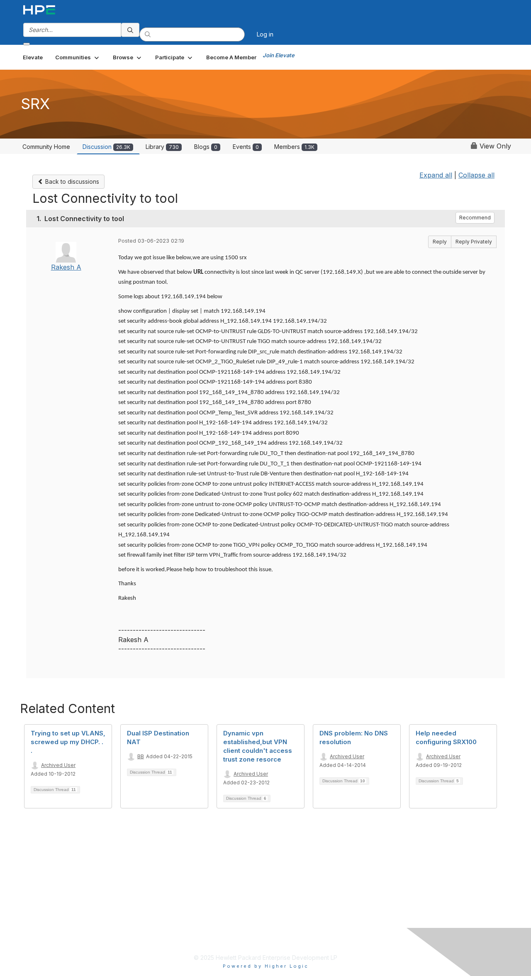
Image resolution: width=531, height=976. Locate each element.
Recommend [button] (475, 217)
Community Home (46, 146)
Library (162, 146)
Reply (440, 242)
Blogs (205, 146)
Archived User (58, 765)
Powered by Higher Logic (266, 966)
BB (140, 756)
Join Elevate (279, 55)
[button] (78, 57)
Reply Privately (473, 242)
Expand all (435, 175)
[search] (130, 30)
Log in (265, 34)
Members (294, 146)
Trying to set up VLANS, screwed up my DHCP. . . (68, 742)
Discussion (106, 146)
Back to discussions (71, 181)
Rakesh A (66, 267)
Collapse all (476, 175)
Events (246, 146)
